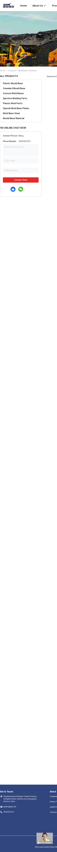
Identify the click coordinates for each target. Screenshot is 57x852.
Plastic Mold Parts (12, 103)
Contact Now (20, 180)
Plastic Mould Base (13, 83)
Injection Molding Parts (15, 98)
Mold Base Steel (11, 113)
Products (12, 70)
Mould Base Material (13, 118)
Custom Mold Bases (13, 93)
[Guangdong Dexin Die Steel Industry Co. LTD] (8, 5)
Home (2, 70)
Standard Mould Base (14, 88)
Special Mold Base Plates (16, 108)
